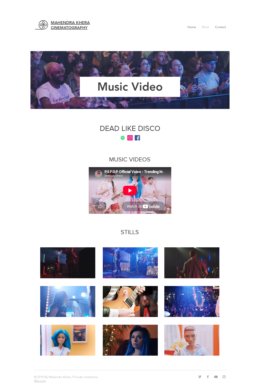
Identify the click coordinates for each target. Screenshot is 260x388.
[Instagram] (130, 137)
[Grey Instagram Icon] (224, 377)
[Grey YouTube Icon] (216, 377)
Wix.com (40, 381)
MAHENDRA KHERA (70, 25)
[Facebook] (137, 137)
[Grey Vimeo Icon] (200, 377)
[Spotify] (122, 137)
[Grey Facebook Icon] (208, 377)
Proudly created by (85, 377)
